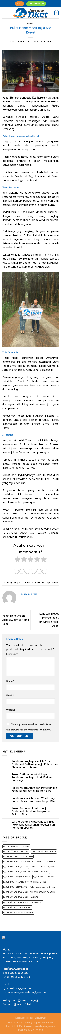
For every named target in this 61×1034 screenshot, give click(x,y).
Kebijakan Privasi (24, 1018)
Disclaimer (40, 1018)
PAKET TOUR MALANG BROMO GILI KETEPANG (24, 882)
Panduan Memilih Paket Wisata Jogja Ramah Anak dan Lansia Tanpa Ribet (34, 800)
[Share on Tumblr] (44, 571)
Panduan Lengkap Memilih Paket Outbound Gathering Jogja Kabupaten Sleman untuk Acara (35, 764)
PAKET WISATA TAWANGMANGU (18, 912)
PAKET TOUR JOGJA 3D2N (43, 867)
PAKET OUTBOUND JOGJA (44, 851)
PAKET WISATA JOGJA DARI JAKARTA (20, 897)
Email (10, 695)
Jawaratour (45, 41)
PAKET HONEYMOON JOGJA (16, 846)
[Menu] (4, 13)
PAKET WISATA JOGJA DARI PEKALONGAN (22, 902)
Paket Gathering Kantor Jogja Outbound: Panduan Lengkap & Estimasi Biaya (31, 811)
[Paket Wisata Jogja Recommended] (30, 13)
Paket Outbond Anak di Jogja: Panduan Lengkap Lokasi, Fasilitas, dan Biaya (33, 777)
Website (10, 710)
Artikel (30, 24)
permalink (53, 582)
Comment (12, 654)
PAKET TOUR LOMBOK (43, 877)
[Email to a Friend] (33, 571)
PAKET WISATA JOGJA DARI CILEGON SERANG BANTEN (29, 892)
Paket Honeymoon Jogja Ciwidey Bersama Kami (15, 619)
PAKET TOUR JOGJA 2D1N (15, 867)
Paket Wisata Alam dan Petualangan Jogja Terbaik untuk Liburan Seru (34, 789)
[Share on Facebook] (22, 571)
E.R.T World (37, 1030)
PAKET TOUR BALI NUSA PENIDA (18, 861)
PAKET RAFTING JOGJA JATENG (18, 856)
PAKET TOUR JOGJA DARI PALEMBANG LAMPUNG (26, 872)
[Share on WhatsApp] (16, 571)
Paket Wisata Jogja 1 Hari (42, 887)
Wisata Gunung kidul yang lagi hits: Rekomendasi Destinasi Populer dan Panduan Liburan (33, 824)
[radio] (17, 559)
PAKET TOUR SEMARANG (15, 887)
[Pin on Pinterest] (39, 571)
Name (10, 681)
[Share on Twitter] (27, 571)
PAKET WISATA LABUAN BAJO (17, 907)
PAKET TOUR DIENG (46, 861)
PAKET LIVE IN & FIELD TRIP (15, 851)
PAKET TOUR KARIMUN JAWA (16, 877)
